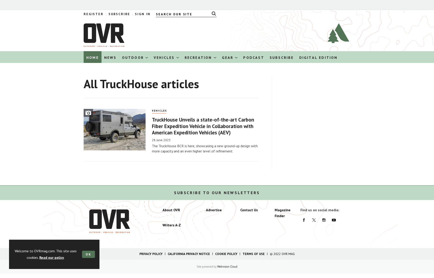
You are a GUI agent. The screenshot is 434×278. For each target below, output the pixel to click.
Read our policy (51, 257)
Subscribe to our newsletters (217, 193)
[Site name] (104, 45)
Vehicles (159, 110)
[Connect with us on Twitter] (314, 220)
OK (88, 254)
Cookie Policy (226, 254)
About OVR (171, 210)
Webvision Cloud (227, 266)
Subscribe (119, 14)
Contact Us (249, 210)
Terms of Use (254, 254)
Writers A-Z (172, 225)
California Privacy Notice (189, 254)
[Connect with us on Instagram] (324, 220)
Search (212, 13)
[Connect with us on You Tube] (333, 220)
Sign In (143, 14)
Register (94, 14)
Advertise (214, 210)
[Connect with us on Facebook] (304, 220)
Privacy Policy (151, 254)
